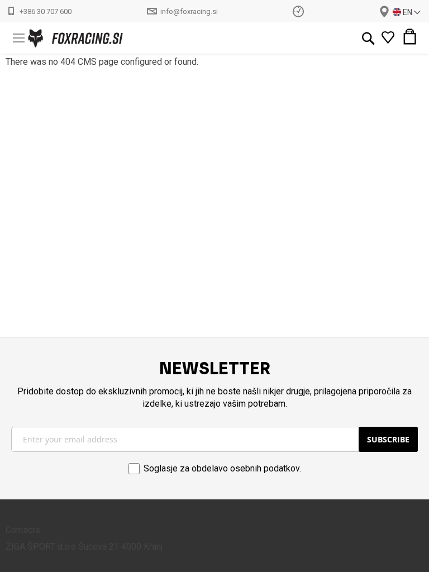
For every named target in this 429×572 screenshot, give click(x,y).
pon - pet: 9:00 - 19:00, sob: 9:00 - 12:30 (298, 11)
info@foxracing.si (189, 11)
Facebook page (104, 563)
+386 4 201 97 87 (286, 546)
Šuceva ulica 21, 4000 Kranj (384, 11)
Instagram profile (39, 563)
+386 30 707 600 (46, 11)
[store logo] (56, 38)
